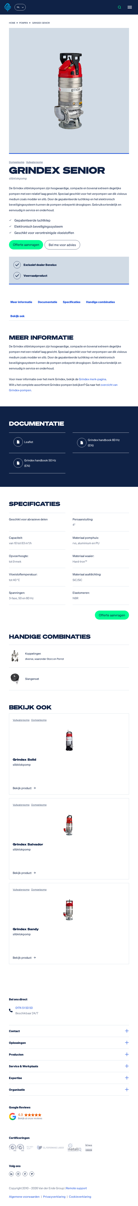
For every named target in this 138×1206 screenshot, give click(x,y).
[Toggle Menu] (130, 7)
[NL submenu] (23, 7)
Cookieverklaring (80, 1196)
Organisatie (17, 1089)
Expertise (15, 1078)
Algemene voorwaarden (24, 1196)
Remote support (76, 1188)
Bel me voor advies (62, 245)
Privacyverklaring (54, 1196)
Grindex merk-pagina (92, 379)
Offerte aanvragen (26, 244)
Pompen (23, 22)
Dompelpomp (16, 162)
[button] (25, 1117)
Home (12, 22)
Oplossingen (17, 1043)
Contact (14, 1031)
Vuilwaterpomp (34, 162)
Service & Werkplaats (23, 1066)
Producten (16, 1054)
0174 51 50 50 (24, 1008)
